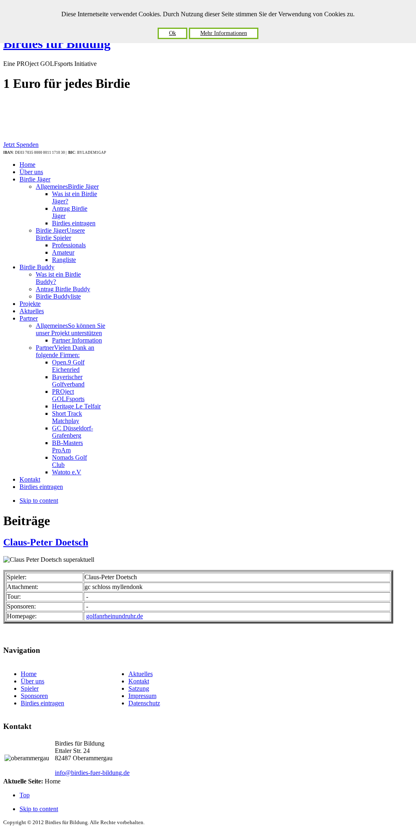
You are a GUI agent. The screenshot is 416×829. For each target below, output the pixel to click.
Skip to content (39, 500)
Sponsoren (34, 695)
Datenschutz (144, 703)
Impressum (142, 695)
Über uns (32, 681)
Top (25, 795)
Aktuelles (140, 673)
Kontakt (138, 681)
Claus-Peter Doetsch (45, 542)
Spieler (30, 688)
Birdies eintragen (42, 703)
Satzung (138, 688)
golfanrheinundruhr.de (114, 616)
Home (29, 673)
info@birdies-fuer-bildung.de (92, 772)
